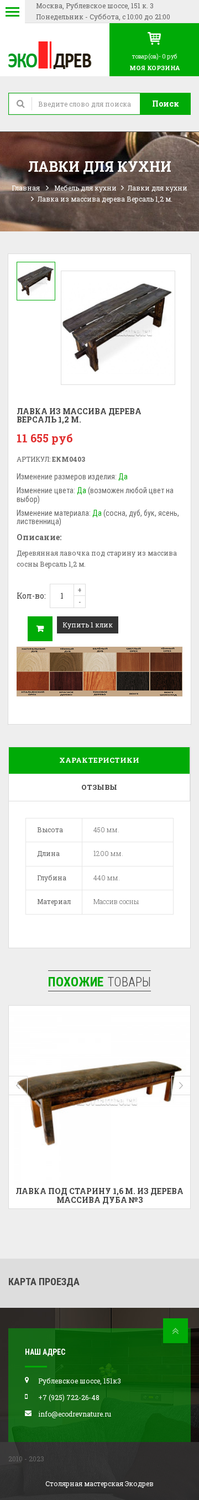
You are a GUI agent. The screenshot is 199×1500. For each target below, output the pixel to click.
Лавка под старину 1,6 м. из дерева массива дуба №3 (99, 1195)
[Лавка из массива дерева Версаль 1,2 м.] (36, 281)
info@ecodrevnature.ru (74, 1413)
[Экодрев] (54, 54)
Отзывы (99, 787)
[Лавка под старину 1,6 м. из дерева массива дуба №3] (99, 1096)
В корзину (40, 628)
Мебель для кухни (85, 187)
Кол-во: (31, 595)
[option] (36, 281)
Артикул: (33, 459)
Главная (26, 187)
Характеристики (99, 760)
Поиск (165, 103)
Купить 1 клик (87, 624)
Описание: (39, 537)
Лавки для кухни (157, 187)
